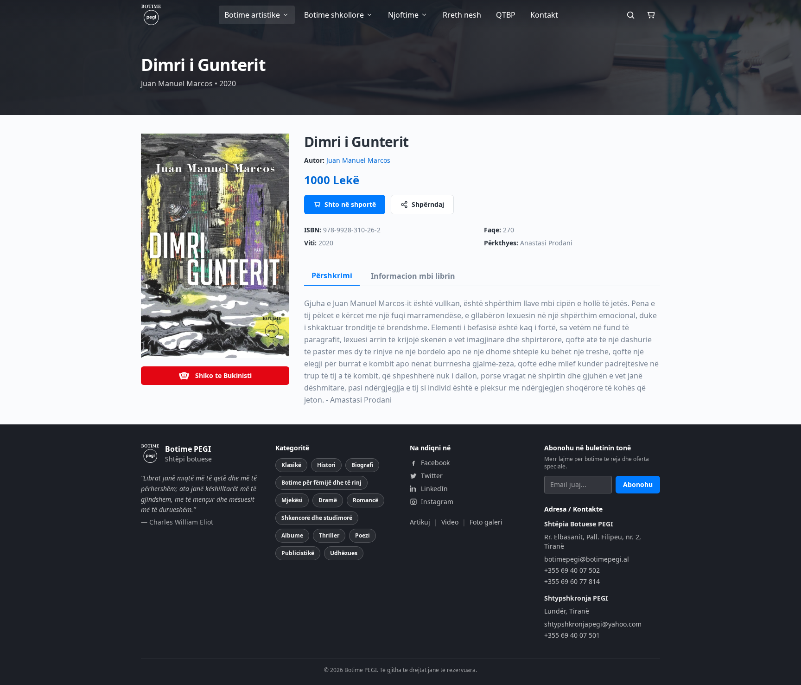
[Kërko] (630, 15)
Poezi (362, 535)
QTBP (505, 15)
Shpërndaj (428, 204)
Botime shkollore (334, 15)
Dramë (327, 500)
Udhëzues (343, 553)
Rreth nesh (462, 15)
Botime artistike (252, 15)
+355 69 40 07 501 (572, 635)
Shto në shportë (350, 204)
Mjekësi (292, 500)
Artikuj (420, 522)
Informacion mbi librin (413, 276)
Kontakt (544, 15)
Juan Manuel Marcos (358, 160)
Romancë (365, 500)
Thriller (329, 535)
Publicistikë (297, 553)
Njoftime (403, 15)
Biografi (362, 465)
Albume (292, 535)
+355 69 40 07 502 (572, 570)
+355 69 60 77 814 (572, 581)
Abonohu (638, 484)
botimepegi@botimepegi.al (586, 559)
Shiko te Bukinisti (223, 375)
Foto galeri (486, 522)
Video (449, 522)
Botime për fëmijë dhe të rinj (321, 483)
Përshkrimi (332, 275)
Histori (326, 465)
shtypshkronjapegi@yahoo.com (593, 624)
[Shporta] (651, 15)
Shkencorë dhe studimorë (316, 518)
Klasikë (291, 465)
